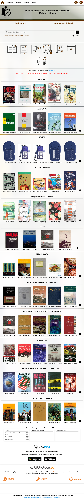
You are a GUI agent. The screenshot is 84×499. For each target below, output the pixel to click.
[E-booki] (24, 54)
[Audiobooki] (36, 54)
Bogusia (7, 434)
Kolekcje (26, 35)
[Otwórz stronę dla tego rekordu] (9, 94)
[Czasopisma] (59, 54)
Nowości (10, 2)
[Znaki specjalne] (77, 35)
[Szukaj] (77, 32)
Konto (34, 2)
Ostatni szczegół (8, 437)
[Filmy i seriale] (71, 54)
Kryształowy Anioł (9, 439)
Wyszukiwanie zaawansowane (14, 35)
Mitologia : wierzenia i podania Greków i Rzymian (16, 432)
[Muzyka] (42, 66)
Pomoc (26, 2)
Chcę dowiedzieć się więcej (32, 497)
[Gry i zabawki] (47, 54)
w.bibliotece (49, 472)
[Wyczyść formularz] (73, 35)
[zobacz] (52, 70)
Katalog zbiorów (21, 23)
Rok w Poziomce (8, 436)
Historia (18, 2)
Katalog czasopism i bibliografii (63, 23)
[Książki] (12, 54)
